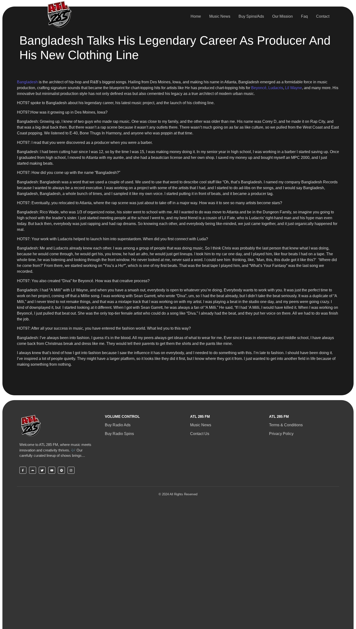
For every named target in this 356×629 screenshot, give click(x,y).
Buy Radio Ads (118, 425)
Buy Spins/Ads (251, 16)
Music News (219, 16)
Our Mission (282, 16)
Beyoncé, (259, 88)
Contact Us (199, 434)
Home (196, 16)
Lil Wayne (293, 88)
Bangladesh (27, 82)
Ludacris (275, 88)
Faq (304, 16)
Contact (322, 16)
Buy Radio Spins (119, 434)
